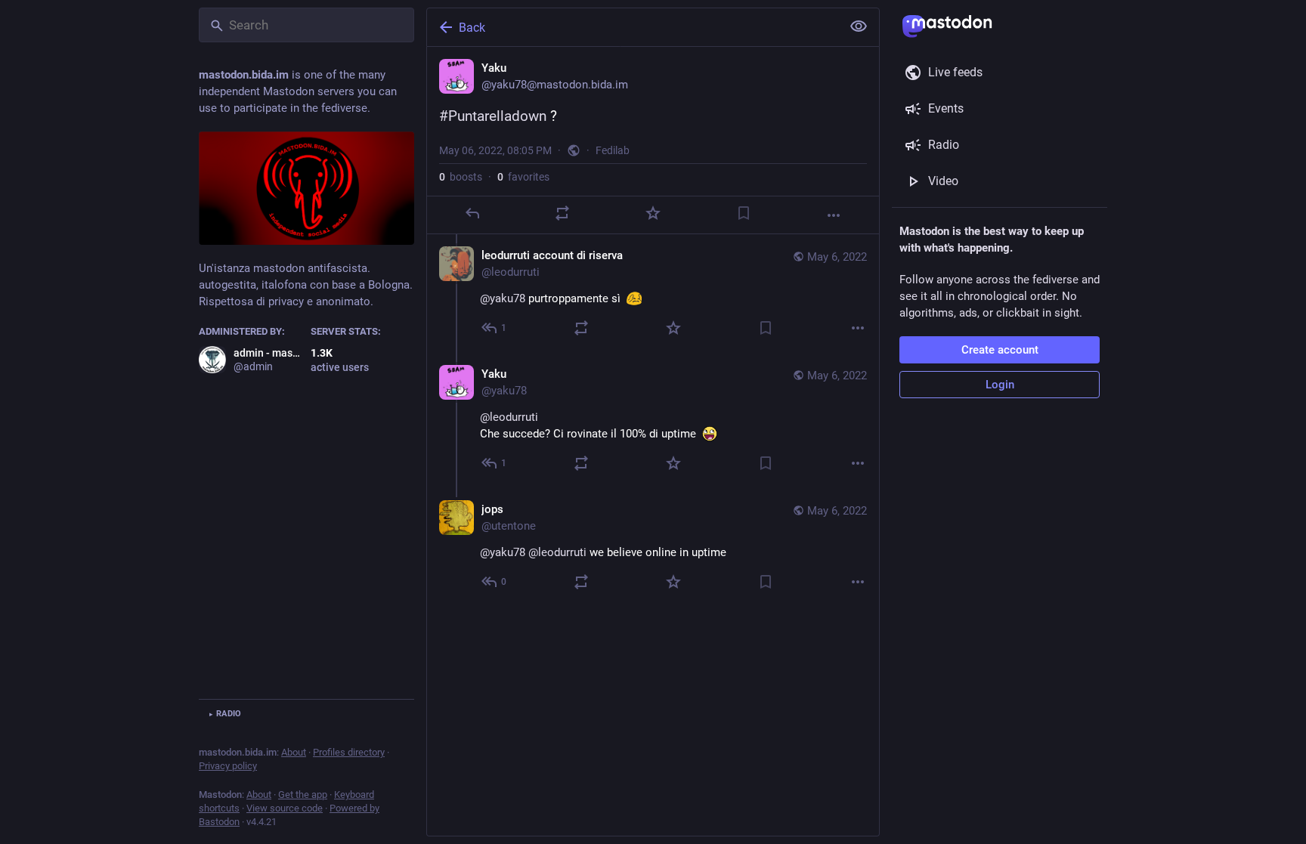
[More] (834, 215)
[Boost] (562, 213)
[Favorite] (653, 213)
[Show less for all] (858, 26)
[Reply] (472, 213)
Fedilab (613, 150)
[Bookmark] (744, 213)
